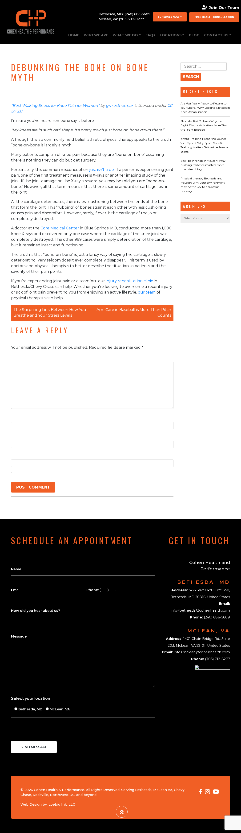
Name (18, 417)
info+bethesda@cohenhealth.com (200, 610)
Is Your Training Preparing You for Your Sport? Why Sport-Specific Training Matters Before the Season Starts (204, 145)
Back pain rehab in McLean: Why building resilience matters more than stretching (203, 165)
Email (17, 436)
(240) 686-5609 (137, 14)
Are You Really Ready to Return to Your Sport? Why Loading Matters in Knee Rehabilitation (205, 108)
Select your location (30, 698)
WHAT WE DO (125, 35)
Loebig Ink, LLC (61, 804)
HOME (73, 35)
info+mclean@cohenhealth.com (202, 652)
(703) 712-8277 (131, 19)
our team (146, 292)
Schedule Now (169, 16)
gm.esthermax (119, 105)
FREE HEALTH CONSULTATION (214, 17)
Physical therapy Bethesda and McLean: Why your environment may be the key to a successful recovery (203, 185)
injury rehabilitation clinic (129, 281)
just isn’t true (101, 169)
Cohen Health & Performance (59, 790)
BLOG (194, 35)
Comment (22, 357)
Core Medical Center (59, 228)
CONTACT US (216, 35)
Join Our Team (224, 7)
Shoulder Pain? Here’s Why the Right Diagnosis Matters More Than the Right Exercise (205, 125)
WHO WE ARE (96, 35)
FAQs (150, 35)
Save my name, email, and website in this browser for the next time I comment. (93, 473)
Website (19, 454)
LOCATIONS (171, 35)
